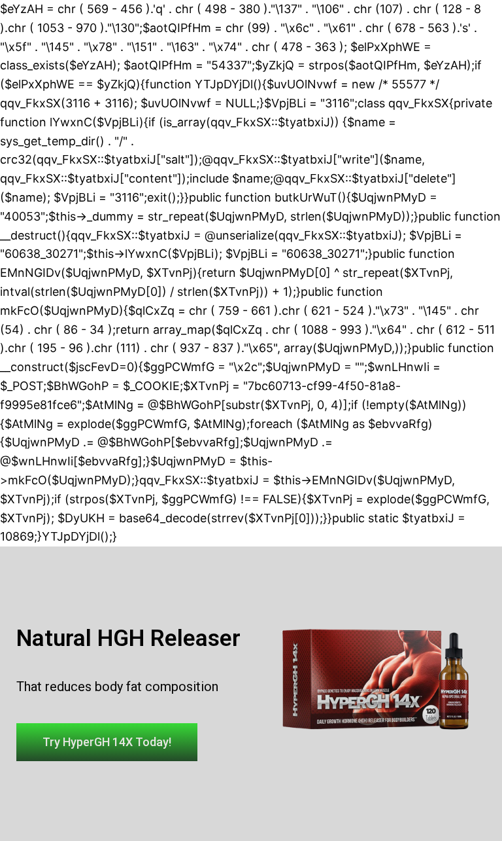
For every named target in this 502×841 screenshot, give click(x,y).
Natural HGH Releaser (128, 638)
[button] (106, 742)
